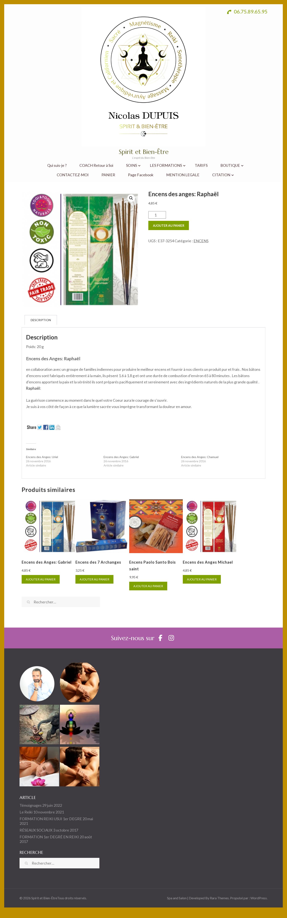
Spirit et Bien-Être (144, 152)
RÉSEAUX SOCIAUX (36, 830)
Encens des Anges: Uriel (42, 457)
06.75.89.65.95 (250, 11)
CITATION (221, 175)
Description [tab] (41, 320)
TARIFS (201, 165)
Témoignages (31, 805)
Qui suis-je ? (57, 165)
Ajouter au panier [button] (40, 579)
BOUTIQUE (230, 165)
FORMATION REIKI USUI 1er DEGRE (51, 818)
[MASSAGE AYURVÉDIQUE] (39, 767)
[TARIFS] (39, 725)
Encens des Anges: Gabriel (121, 457)
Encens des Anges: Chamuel (200, 457)
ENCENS (201, 240)
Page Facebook (140, 175)
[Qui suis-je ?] (39, 683)
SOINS (131, 165)
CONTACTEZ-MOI (73, 175)
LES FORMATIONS (166, 165)
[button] (131, 198)
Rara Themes (219, 898)
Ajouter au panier (168, 225)
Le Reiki (26, 812)
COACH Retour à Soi (96, 165)
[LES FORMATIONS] (79, 725)
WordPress (258, 898)
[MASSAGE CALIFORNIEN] (79, 683)
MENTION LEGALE (182, 175)
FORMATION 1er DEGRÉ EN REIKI (49, 837)
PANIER (108, 175)
